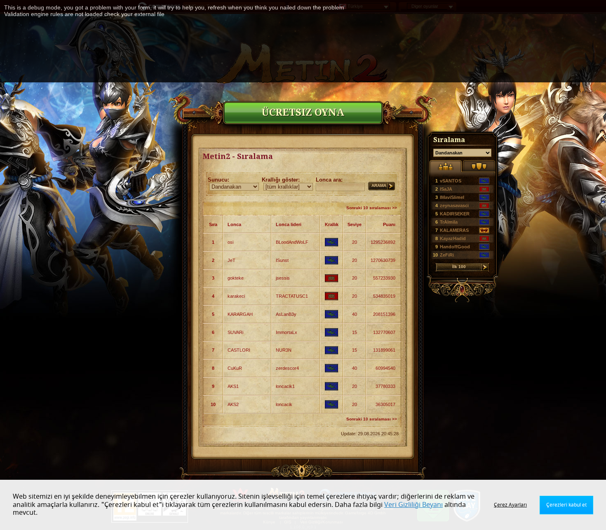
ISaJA (446, 189)
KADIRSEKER (455, 213)
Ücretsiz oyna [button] (302, 112)
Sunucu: (218, 180)
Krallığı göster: (281, 180)
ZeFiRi (447, 254)
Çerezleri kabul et (566, 505)
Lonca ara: (329, 180)
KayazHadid (453, 238)
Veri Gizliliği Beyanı (413, 505)
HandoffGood (455, 246)
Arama (378, 185)
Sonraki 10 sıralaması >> (371, 207)
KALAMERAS (454, 230)
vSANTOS (450, 180)
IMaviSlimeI (452, 197)
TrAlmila (449, 221)
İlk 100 (459, 266)
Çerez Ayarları (510, 505)
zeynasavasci (454, 205)
